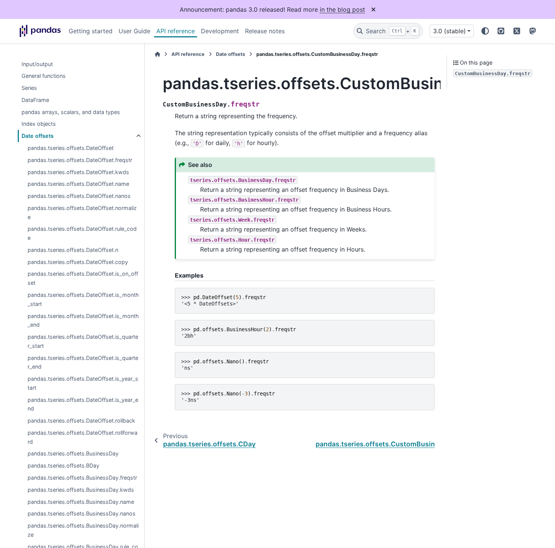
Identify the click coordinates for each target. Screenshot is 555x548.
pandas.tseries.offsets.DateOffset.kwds (78, 172)
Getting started (91, 31)
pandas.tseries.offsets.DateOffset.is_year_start (83, 383)
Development (220, 31)
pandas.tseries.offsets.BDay (63, 466)
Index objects (39, 124)
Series (29, 88)
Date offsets (38, 136)
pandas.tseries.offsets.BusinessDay (73, 454)
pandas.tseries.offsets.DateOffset (71, 148)
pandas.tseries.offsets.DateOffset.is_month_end (83, 320)
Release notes (265, 31)
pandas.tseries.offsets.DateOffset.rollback (81, 421)
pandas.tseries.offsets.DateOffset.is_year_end (83, 404)
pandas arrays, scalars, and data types (71, 112)
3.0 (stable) (449, 31)
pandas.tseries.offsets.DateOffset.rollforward (82, 437)
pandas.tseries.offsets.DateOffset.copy (78, 262)
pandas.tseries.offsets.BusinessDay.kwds (81, 489)
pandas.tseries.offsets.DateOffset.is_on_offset (83, 278)
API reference (175, 31)
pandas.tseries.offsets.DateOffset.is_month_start (83, 299)
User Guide (134, 31)
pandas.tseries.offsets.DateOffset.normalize (82, 213)
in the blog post (342, 9)
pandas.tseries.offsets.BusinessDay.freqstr (82, 478)
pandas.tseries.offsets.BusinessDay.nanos (82, 514)
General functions (44, 76)
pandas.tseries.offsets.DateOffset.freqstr (80, 160)
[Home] (157, 54)
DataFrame (35, 100)
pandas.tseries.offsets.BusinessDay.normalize (83, 530)
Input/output (37, 64)
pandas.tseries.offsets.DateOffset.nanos (79, 196)
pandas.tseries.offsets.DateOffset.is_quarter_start (83, 341)
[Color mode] (485, 31)
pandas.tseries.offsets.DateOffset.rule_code (82, 233)
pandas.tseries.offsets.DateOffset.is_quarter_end (83, 362)
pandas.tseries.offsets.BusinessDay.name (81, 502)
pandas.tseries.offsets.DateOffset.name (78, 184)
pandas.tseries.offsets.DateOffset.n (73, 250)
